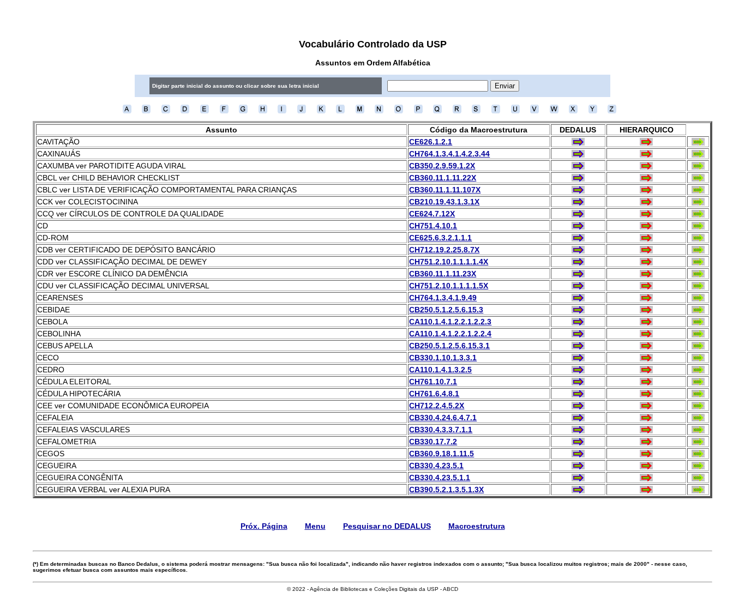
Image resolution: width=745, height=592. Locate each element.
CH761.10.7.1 (433, 381)
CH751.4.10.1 (433, 225)
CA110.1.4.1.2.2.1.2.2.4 (450, 333)
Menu (315, 526)
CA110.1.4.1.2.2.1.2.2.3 (450, 321)
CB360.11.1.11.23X (442, 273)
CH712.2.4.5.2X (436, 405)
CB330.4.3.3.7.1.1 (440, 429)
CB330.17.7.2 (433, 441)
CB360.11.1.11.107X (444, 189)
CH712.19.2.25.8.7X (444, 249)
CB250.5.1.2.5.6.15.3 (446, 309)
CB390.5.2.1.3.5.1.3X (446, 489)
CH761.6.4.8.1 (434, 393)
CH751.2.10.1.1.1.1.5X (448, 285)
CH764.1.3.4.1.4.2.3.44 (449, 153)
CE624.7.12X (432, 213)
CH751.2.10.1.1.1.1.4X (448, 261)
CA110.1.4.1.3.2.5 (440, 369)
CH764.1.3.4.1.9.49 (443, 297)
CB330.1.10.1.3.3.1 (443, 357)
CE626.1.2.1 (430, 141)
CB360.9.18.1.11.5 (441, 453)
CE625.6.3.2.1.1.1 (440, 237)
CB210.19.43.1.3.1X (444, 201)
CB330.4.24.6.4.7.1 (443, 417)
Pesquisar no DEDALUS (387, 526)
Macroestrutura (476, 526)
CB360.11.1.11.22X (442, 177)
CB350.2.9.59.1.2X (442, 165)
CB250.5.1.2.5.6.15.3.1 (449, 345)
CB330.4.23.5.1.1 (439, 477)
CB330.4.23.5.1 (436, 465)
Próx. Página (264, 526)
